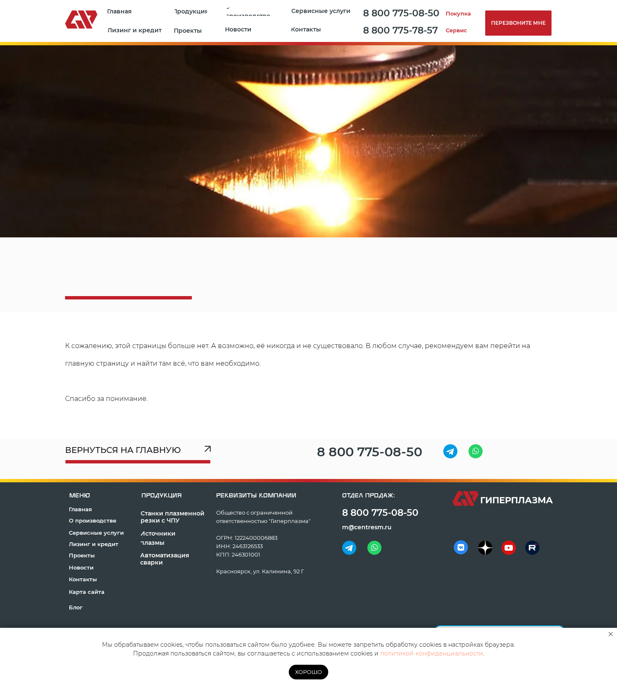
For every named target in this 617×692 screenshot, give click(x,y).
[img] (450, 451)
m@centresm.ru (367, 527)
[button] (189, 30)
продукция (161, 495)
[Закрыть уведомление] (611, 634)
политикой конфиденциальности (431, 653)
